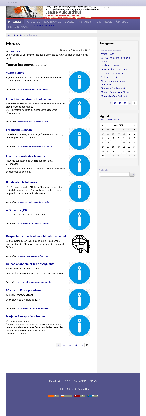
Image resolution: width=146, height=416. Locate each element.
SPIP (67, 381)
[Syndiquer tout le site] (66, 396)
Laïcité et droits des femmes (25, 156)
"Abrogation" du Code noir (114, 96)
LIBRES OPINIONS (18, 27)
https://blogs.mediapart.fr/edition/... (33, 256)
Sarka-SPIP (80, 381)
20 (70, 345)
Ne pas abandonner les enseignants (30, 264)
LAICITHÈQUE (104, 22)
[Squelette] (79, 396)
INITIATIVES (14, 22)
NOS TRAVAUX (52, 22)
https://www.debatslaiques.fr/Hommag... (35, 146)
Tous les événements (109, 119)
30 (76, 345)
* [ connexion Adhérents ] (43, 25)
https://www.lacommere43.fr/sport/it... (34, 223)
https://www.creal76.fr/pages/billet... (34, 308)
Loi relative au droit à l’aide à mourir (31, 99)
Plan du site (55, 381)
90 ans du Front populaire (23, 290)
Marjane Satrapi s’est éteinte (25, 316)
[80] (87, 345)
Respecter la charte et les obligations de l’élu (37, 236)
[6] (134, 103)
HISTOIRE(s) (85, 22)
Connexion (13, 2)
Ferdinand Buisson (19, 129)
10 (64, 345)
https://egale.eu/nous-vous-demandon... (36, 282)
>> (132, 174)
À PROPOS (122, 22)
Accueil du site (15, 35)
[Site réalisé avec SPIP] (92, 396)
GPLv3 (93, 381)
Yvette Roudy (15, 72)
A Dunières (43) (16, 210)
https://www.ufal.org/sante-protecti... (34, 122)
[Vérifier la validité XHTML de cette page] (53, 396)
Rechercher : (104, 170)
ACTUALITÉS (33, 22)
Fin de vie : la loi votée (21, 182)
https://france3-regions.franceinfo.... (34, 89)
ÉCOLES (69, 22)
